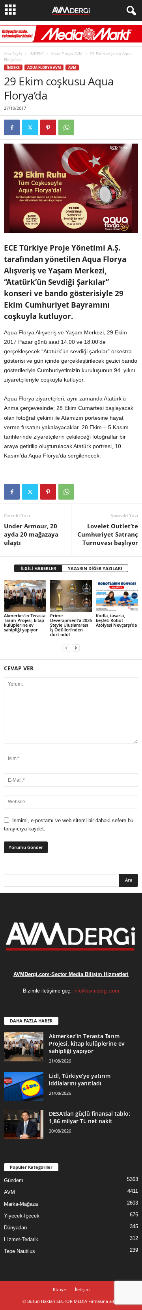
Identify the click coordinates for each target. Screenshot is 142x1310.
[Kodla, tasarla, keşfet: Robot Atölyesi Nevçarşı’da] (117, 596)
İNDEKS (36, 53)
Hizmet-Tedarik (21, 1239)
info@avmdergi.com (96, 991)
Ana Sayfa (13, 53)
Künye (59, 1289)
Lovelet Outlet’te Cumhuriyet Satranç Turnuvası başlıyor (107, 534)
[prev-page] (66, 648)
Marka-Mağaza (21, 1204)
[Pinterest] (48, 127)
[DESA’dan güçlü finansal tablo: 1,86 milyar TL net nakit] (23, 1124)
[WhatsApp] (66, 127)
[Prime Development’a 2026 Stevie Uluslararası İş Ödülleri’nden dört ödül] (71, 596)
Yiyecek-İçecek (21, 1216)
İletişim (82, 1289)
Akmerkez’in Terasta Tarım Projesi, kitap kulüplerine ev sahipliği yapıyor (24, 623)
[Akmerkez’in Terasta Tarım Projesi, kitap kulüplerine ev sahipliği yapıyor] (25, 596)
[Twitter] (30, 127)
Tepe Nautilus (19, 1251)
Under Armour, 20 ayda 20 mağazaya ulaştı (31, 534)
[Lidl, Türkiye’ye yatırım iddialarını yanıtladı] (23, 1087)
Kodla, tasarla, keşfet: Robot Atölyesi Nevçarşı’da (116, 620)
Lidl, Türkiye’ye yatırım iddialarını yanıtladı (79, 1079)
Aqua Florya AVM (66, 53)
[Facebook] (12, 127)
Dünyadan (15, 1228)
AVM (72, 67)
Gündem (13, 1180)
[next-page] (76, 648)
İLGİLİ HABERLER (38, 568)
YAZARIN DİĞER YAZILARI (95, 568)
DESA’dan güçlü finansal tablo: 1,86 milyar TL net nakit (89, 1117)
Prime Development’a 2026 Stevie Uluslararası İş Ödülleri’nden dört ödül (71, 625)
